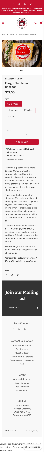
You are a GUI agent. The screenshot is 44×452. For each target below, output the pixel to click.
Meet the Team (22, 353)
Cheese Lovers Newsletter (22, 360)
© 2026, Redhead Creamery (13, 431)
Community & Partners (22, 356)
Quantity (8, 130)
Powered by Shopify (32, 431)
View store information (15, 159)
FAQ (22, 364)
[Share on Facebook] (6, 275)
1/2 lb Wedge (13, 104)
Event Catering (22, 383)
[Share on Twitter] (12, 275)
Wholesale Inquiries (22, 379)
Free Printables (22, 386)
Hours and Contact (22, 345)
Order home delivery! (22, 9)
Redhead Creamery (13, 79)
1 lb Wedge (12, 110)
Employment (22, 349)
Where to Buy (22, 390)
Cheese (12, 34)
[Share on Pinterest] (18, 275)
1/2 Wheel (28, 110)
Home (4, 34)
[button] (21, 70)
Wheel (10, 116)
